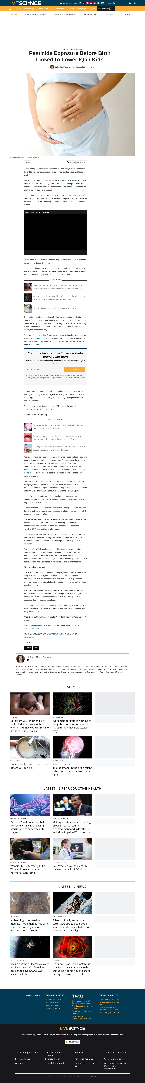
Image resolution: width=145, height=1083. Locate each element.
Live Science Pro (127, 14)
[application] (55, 232)
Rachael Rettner (63, 67)
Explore (93, 9)
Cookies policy (53, 1059)
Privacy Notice (30, 377)
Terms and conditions (115, 1053)
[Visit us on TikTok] (98, 3)
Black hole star (109, 14)
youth (36, 648)
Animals (17, 9)
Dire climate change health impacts (34, 14)
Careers (19, 1063)
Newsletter (83, 162)
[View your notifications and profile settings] (130, 3)
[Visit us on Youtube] (91, 3)
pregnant (37, 338)
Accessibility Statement (27, 1053)
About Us (79, 1053)
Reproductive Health (76, 49)
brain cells (71, 463)
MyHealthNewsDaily (55, 634)
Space (71, 9)
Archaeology (29, 9)
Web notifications (113, 1059)
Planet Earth (61, 9)
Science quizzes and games (109, 999)
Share (29, 162)
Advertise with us (84, 1059)
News (93, 67)
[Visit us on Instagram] (87, 3)
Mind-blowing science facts (109, 1012)
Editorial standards (55, 1063)
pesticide (65, 180)
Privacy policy (22, 1059)
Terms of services (51, 375)
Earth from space (51, 1002)
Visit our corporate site (113, 1035)
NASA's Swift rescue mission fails (65, 14)
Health (40, 9)
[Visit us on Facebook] (80, 3)
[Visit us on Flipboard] (94, 3)
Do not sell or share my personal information (115, 1066)
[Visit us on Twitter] (84, 3)
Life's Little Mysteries (53, 999)
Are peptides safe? (90, 14)
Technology (81, 9)
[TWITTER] (28, 660)
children (28, 648)
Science (49, 9)
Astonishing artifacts (52, 1008)
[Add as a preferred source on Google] (72, 1042)
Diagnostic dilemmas (53, 1005)
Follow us (72, 162)
